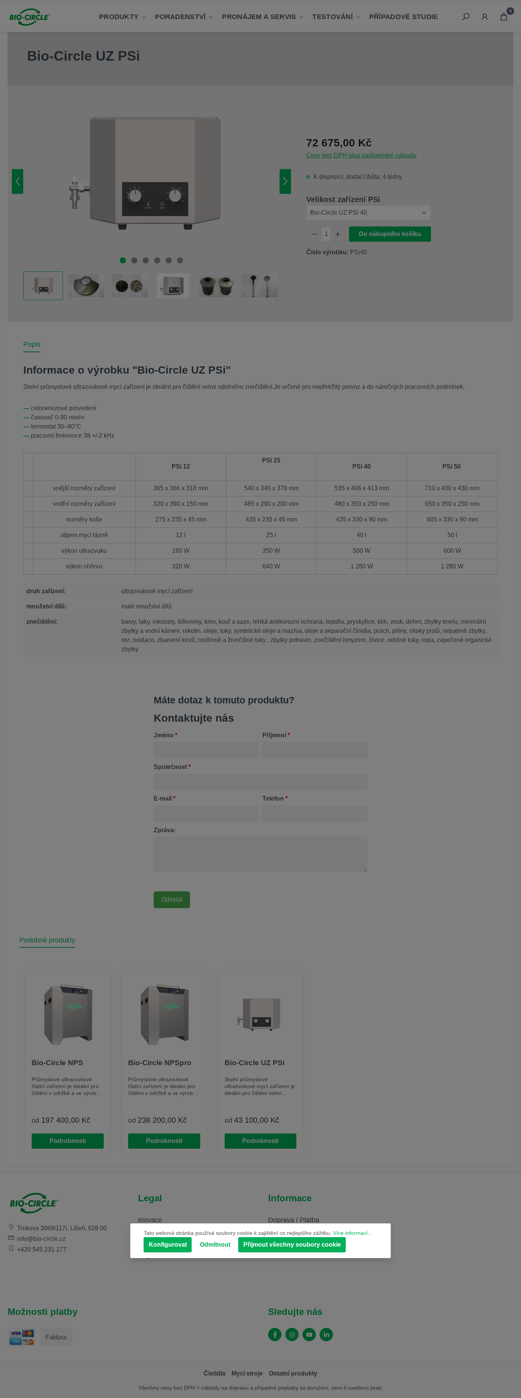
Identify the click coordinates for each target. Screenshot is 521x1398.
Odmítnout (215, 1244)
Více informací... (352, 1233)
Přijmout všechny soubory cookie (292, 1244)
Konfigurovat (168, 1244)
